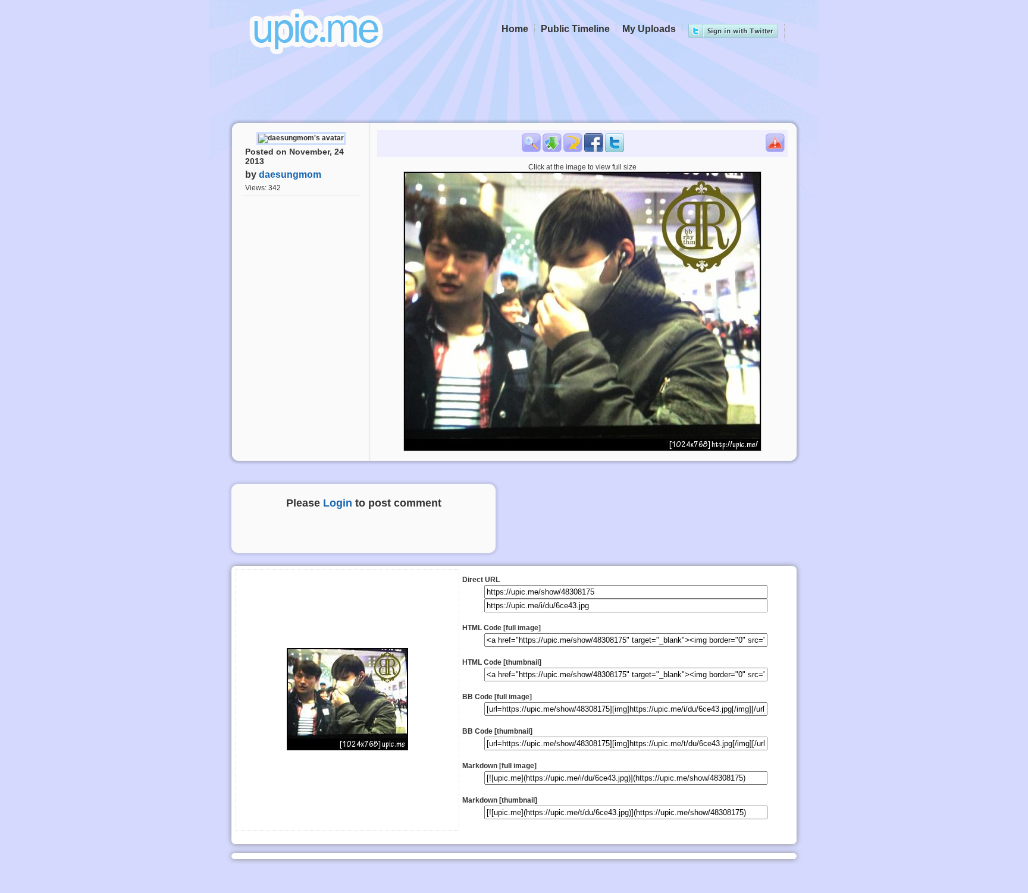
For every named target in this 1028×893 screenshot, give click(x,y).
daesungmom (290, 174)
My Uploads (649, 29)
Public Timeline (575, 29)
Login (337, 503)
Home (515, 29)
